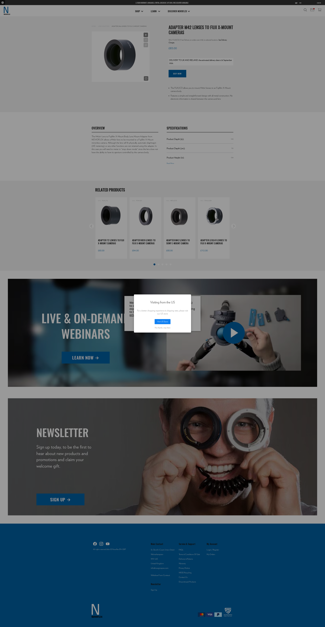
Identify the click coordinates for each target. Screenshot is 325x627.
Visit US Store (162, 322)
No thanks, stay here (162, 328)
